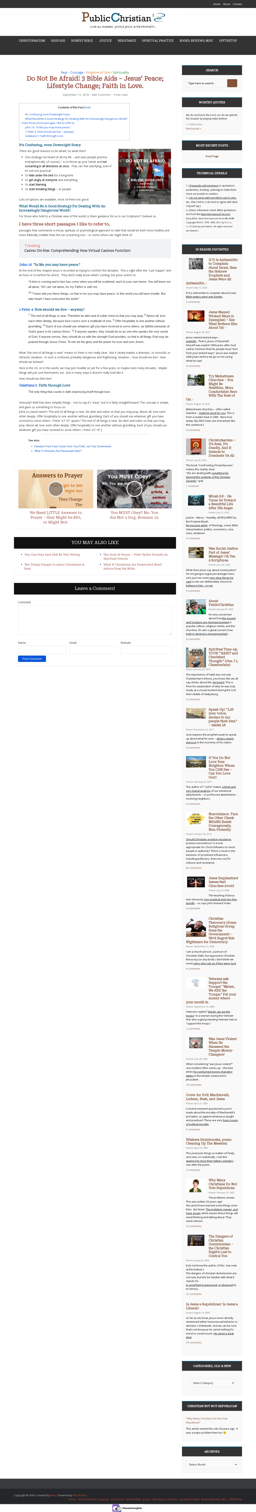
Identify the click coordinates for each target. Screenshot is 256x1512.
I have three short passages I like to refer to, (48, 123)
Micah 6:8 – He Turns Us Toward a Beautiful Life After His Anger (222, 502)
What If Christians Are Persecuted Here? (57, 450)
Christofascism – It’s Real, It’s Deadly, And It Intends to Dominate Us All (222, 448)
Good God (58, 40)
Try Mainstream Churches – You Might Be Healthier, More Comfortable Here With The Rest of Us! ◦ (211, 387)
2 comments (193, 1028)
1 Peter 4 (26, 309)
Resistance (127, 40)
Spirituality (121, 72)
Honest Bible (82, 40)
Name (22, 643)
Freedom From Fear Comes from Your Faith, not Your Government (72, 446)
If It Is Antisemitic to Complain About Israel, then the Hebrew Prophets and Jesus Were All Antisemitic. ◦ (212, 271)
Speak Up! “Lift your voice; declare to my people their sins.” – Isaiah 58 (223, 717)
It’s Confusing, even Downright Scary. (47, 114)
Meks (53, 1495)
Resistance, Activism (165, 1499)
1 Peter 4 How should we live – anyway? (49, 131)
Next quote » (193, 128)
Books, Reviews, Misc (196, 40)
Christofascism (32, 40)
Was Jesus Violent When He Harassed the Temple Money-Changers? (223, 1046)
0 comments (193, 301)
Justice (105, 40)
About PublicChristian (221, 603)
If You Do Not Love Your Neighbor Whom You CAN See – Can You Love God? (222, 767)
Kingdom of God (98, 72)
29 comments (194, 1342)
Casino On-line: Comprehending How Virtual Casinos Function (77, 250)
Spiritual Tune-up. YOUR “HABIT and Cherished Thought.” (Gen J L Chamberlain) (223, 657)
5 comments (193, 1129)
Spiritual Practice (158, 40)
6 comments (193, 639)
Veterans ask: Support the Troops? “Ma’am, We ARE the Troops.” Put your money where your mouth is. (211, 990)
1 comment (192, 486)
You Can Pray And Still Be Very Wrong (52, 554)
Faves (72, 1499)
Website (126, 643)
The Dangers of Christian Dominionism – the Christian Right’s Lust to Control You (221, 1246)
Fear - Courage (72, 72)
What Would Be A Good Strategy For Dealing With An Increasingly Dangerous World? (76, 118)
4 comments (193, 968)
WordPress (80, 1495)
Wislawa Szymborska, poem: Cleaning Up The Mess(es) (209, 1141)
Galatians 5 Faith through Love (44, 136)
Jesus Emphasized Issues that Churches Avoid (223, 882)
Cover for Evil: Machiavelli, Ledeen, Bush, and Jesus (208, 1097)
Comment (24, 602)
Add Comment (101, 95)
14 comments (194, 1294)
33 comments (194, 1226)
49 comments (194, 867)
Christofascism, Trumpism (93, 1499)
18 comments (194, 1084)
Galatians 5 (28, 385)
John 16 (25, 265)
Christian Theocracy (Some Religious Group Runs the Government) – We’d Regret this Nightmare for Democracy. (211, 930)
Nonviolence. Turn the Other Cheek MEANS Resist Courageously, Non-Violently (223, 822)
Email (72, 643)
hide (87, 107)
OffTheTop (228, 40)
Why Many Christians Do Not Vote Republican (223, 1184)
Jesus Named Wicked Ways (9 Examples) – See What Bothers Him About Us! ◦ (223, 320)
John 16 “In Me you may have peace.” (48, 127)
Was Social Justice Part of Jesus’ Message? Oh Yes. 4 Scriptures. (223, 554)
